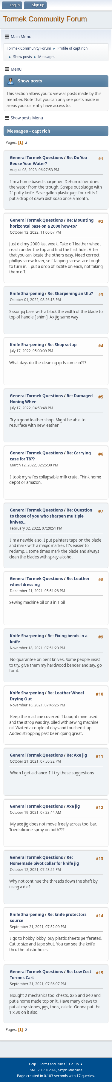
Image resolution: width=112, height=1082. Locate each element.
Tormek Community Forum (45, 19)
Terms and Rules (52, 1064)
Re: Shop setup (61, 344)
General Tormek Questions (37, 157)
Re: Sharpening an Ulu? (70, 293)
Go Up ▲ (76, 1064)
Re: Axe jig (77, 755)
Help (32, 1064)
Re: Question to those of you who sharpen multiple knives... (51, 516)
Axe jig (73, 806)
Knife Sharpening (27, 293)
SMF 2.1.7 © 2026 (43, 1070)
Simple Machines (70, 1070)
